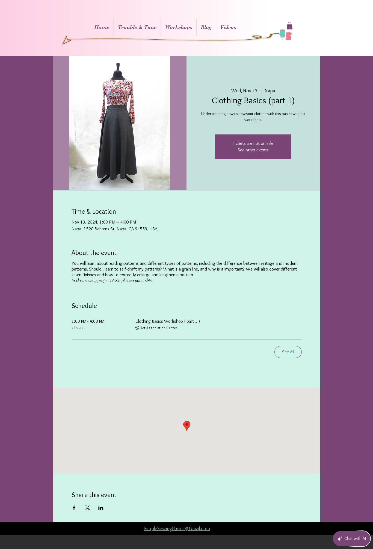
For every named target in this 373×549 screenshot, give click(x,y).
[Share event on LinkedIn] (100, 508)
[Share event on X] (87, 508)
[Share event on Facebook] (74, 508)
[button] (289, 25)
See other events (253, 149)
